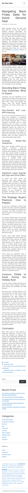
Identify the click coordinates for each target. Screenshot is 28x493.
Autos (11, 364)
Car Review (5, 428)
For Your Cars (7, 3)
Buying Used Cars (5, 471)
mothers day (4, 476)
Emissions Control (10, 473)
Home (3, 450)
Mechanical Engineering (10, 475)
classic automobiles (15, 471)
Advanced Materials (5, 463)
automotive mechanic (12, 465)
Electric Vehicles (6, 432)
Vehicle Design (5, 483)
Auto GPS (15, 463)
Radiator (23, 478)
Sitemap (4, 456)
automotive (7, 364)
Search (4, 379)
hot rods (3, 475)
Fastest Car (16, 473)
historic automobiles (21, 473)
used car (18, 481)
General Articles (6, 435)
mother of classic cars (18, 475)
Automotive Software (20, 465)
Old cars (20, 476)
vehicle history (10, 483)
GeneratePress (21, 491)
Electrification (4, 473)
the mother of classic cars (6, 481)
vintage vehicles (19, 483)
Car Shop (6, 362)
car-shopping (15, 49)
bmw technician (22, 469)
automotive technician (11, 467)
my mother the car (14, 476)
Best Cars (4, 424)
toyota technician (14, 481)
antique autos (11, 463)
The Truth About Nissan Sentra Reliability (13, 397)
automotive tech (4, 467)
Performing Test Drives (10, 478)
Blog (3, 426)
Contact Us (5, 452)
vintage (15, 483)
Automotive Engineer (7, 419)
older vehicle (4, 478)
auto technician (10, 469)
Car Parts (10, 471)
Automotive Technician (8, 421)
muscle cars (9, 476)
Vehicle (22, 481)
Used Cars (4, 439)
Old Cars (4, 437)
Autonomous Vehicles (19, 467)
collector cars (22, 471)
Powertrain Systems (18, 478)
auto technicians (16, 469)
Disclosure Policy (6, 454)
